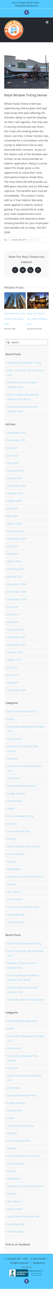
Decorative (13, 783)
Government (14, 806)
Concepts (12, 764)
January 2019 (14, 582)
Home (10, 814)
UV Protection (15, 927)
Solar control (14, 904)
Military (11, 844)
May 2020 (13, 521)
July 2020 (12, 514)
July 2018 (12, 612)
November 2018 (16, 597)
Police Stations (16, 859)
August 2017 (14, 665)
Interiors (12, 829)
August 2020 (14, 506)
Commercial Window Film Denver (22, 754)
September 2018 (17, 604)
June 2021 (13, 460)
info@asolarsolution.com (26, 5)
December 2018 (16, 589)
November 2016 (16, 695)
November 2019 (16, 544)
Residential (13, 874)
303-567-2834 (32, 2)
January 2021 (14, 483)
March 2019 (14, 566)
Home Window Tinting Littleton (25, 1005)
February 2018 (15, 635)
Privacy (11, 867)
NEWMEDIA (26, 1272)
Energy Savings (16, 798)
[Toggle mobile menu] (47, 22)
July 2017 (12, 673)
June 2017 (13, 680)
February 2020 (15, 536)
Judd (8, 240)
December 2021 (16, 445)
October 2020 (15, 498)
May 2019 (13, 559)
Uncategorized (15, 920)
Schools (12, 889)
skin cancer (14, 897)
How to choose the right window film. (14, 319)
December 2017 (16, 642)
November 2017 (16, 650)
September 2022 (17, 438)
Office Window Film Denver (23, 852)
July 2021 (12, 453)
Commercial (34, 240)
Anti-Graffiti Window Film (22, 716)
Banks (10, 724)
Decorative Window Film (21, 791)
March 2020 (14, 529)
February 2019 (15, 574)
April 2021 (13, 468)
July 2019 (12, 551)
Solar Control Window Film (23, 912)
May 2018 (13, 627)
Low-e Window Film (19, 836)
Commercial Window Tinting (24, 368)
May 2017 (13, 688)
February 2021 (15, 476)
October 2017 (15, 657)
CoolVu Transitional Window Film (24, 774)
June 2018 (13, 619)
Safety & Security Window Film (25, 882)
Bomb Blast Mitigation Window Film (25, 734)
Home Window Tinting (20, 821)
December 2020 (16, 491)
